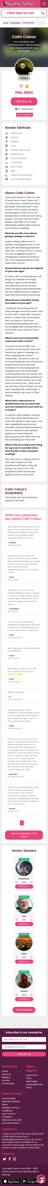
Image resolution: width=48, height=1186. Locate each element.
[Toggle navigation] (44, 4)
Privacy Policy (9, 1098)
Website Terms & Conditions (10, 1109)
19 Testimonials (25, 109)
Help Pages (31, 1081)
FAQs (28, 1078)
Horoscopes (8, 1083)
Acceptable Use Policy (34, 1086)
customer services (10, 1145)
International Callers (27, 1171)
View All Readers (24, 1009)
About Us (6, 1074)
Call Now (22, 101)
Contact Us (31, 1075)
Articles (6, 1080)
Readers (6, 1077)
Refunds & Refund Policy (11, 1103)
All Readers (15, 23)
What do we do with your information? (12, 1121)
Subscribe (22, 1054)
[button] (24, 13)
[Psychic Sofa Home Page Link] (19, 4)
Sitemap (6, 1174)
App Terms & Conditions (8, 1115)
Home (5, 23)
